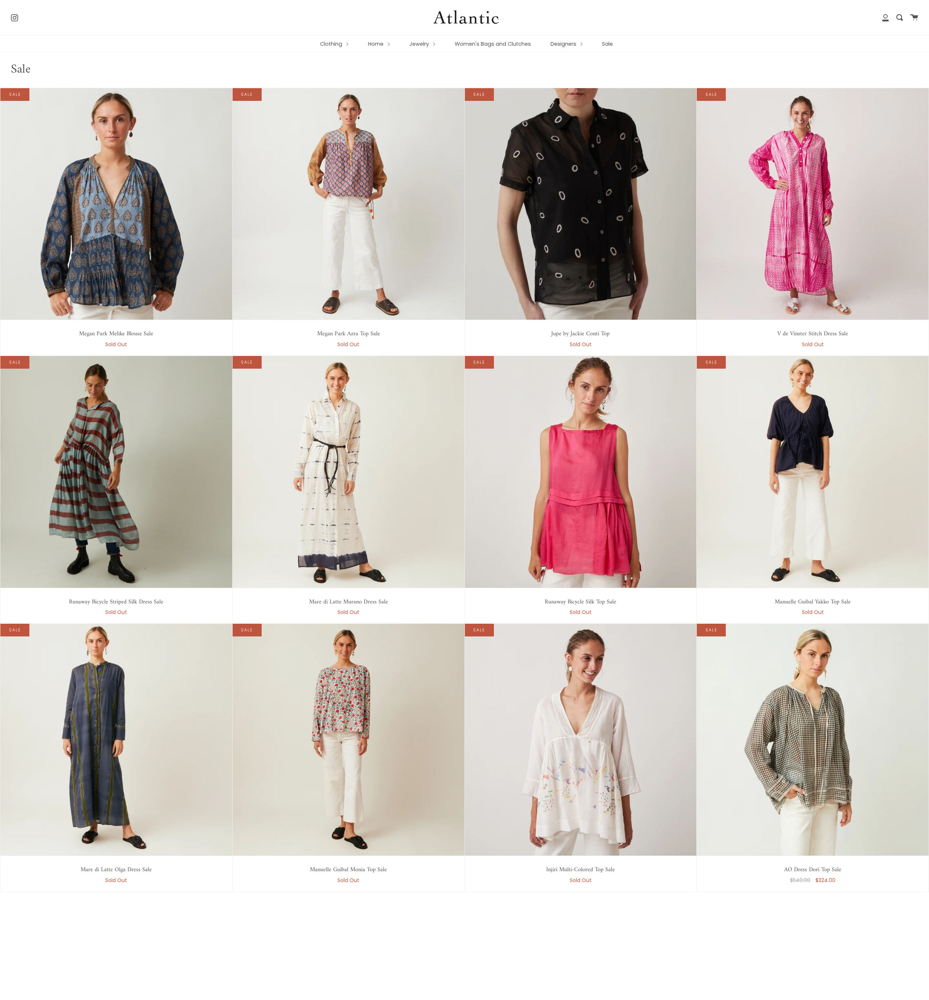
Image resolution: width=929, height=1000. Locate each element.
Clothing (332, 44)
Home (376, 44)
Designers (564, 44)
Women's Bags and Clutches (493, 44)
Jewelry (419, 44)
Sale (607, 44)
